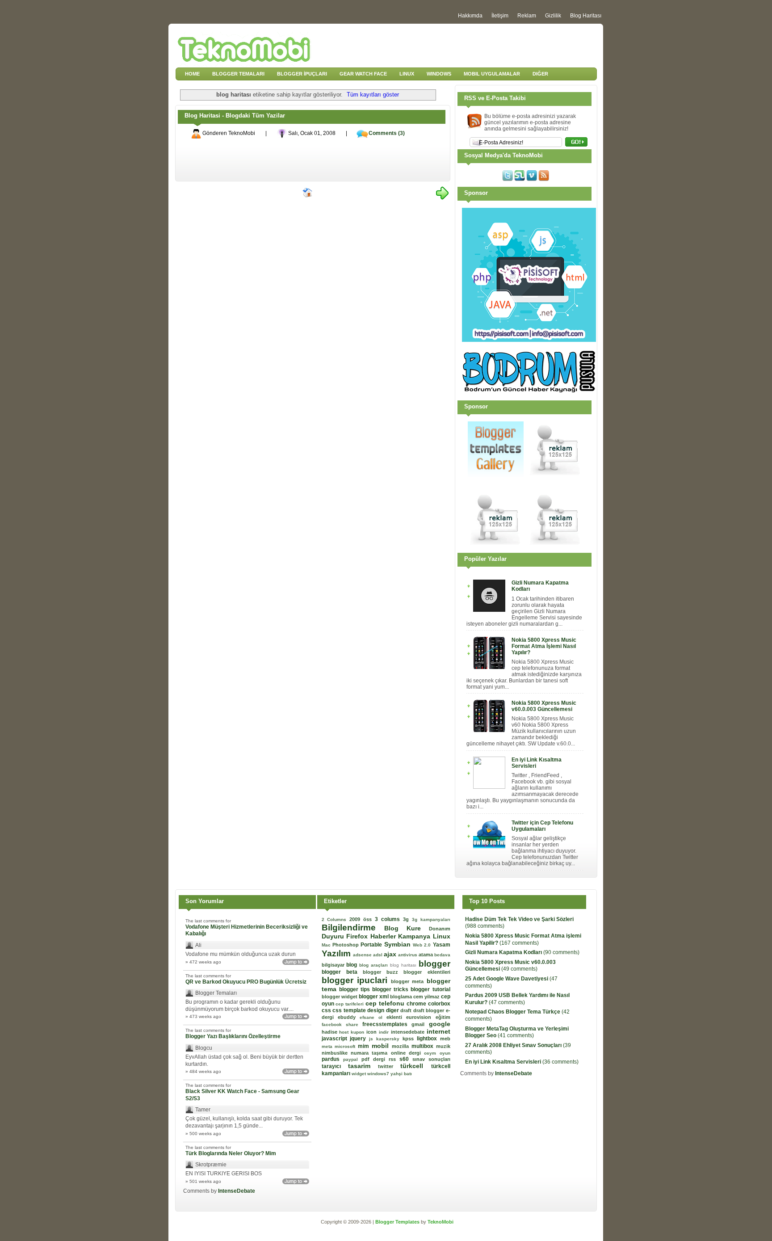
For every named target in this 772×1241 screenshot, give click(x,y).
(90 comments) (522, 952)
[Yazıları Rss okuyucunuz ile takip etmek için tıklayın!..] (543, 179)
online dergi (407, 1053)
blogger (434, 963)
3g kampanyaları (431, 919)
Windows (439, 73)
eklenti (396, 1017)
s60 (405, 1059)
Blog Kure (406, 928)
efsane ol (373, 1017)
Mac (327, 944)
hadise (331, 1032)
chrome (417, 1004)
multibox (423, 1046)
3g (407, 919)
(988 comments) (519, 923)
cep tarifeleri (350, 1003)
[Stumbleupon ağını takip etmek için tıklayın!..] (519, 179)
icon (372, 1032)
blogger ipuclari (356, 980)
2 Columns (336, 919)
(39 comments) (518, 1049)
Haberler (384, 936)
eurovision (420, 1017)
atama (426, 954)
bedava (442, 954)
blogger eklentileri (426, 972)
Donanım (439, 928)
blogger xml (374, 996)
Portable (372, 945)
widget (359, 1073)
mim (365, 1046)
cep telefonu (386, 1003)
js (372, 1038)
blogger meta (409, 981)
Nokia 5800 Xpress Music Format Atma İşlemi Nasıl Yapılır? (544, 646)
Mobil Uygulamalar (492, 73)
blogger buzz (383, 972)
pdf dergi (375, 1059)
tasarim (363, 1065)
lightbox (428, 1038)
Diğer (540, 73)
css (327, 1010)
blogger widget (340, 996)
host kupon (352, 1032)
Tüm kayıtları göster (373, 94)
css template (349, 1010)
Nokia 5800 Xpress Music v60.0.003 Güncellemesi (544, 706)
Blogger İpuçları (302, 73)
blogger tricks (391, 989)
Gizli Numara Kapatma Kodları (540, 586)
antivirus (408, 954)
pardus (332, 1059)
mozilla (401, 1046)
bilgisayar (334, 965)
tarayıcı (335, 1066)
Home (192, 73)
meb (445, 1038)
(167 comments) (523, 939)
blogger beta (342, 972)
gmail (419, 1024)
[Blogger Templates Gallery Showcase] (496, 475)
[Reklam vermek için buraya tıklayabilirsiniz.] (555, 475)
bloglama (401, 996)
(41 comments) (517, 1032)
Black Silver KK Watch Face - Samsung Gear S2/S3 (242, 1095)
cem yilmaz (427, 996)
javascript (336, 1038)
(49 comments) (510, 965)
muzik (443, 1046)
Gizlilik (553, 16)
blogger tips (355, 989)
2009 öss (362, 919)
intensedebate (409, 1032)
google (439, 1023)
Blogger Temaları (238, 73)
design (376, 1010)
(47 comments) (511, 982)
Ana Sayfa (308, 193)
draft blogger (429, 1010)
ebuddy (349, 1017)
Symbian (398, 944)
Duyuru (334, 936)
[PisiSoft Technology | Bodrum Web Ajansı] (529, 340)
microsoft (346, 1046)
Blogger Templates (398, 1221)
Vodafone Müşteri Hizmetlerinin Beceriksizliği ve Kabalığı (246, 930)
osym (431, 1053)
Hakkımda (470, 16)
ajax (391, 954)
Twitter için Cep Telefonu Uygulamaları (542, 826)
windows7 (378, 1073)
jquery (359, 1038)
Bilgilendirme (353, 927)
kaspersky (389, 1038)
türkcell (415, 1065)
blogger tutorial (430, 989)
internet (438, 1031)
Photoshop (346, 944)
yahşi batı (401, 1073)
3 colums (389, 919)
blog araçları (374, 965)
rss (394, 1059)
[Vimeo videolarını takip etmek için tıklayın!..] (531, 179)
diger (393, 1010)
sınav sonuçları (431, 1059)
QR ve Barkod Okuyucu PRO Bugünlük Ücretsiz (245, 982)
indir (385, 1032)
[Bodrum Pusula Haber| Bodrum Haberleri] (529, 390)
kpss (410, 1038)
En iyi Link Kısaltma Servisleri (537, 763)
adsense (363, 954)
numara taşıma (371, 1053)
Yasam (441, 945)
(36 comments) (522, 1062)
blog (352, 965)
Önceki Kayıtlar (442, 193)
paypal (352, 1059)
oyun (445, 1053)
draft (406, 1010)
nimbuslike (336, 1053)
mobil (382, 1045)
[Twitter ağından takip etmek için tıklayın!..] (507, 179)
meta (328, 1046)
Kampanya (415, 936)
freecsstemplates (386, 1024)
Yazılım (337, 953)
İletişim (499, 16)
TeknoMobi (440, 1221)
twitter (389, 1066)
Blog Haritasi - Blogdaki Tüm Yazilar (235, 115)
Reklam (526, 16)
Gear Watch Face (363, 73)
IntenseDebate (236, 1191)
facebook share (342, 1024)
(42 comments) (517, 1015)
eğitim (443, 1017)
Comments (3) (387, 133)
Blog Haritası (585, 16)
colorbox (439, 1004)
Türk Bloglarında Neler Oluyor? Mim (230, 1153)
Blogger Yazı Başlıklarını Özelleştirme (233, 1036)
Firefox (358, 936)
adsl (378, 954)
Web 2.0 (423, 944)
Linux (406, 73)
